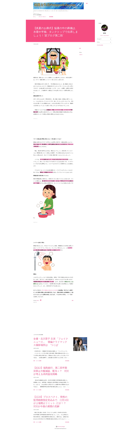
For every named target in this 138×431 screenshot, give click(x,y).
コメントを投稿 (38, 360)
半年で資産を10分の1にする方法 (50, 290)
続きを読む (67, 360)
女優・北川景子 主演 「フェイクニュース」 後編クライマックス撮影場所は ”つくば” (50, 341)
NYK (104, 33)
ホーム (34, 16)
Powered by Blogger (61, 426)
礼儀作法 (80, 54)
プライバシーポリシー (42, 16)
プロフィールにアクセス (104, 35)
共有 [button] (80, 48)
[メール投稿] (40, 300)
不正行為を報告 (100, 45)
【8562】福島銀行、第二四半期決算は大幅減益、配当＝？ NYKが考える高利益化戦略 (51, 371)
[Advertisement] (53, 127)
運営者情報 (51, 16)
